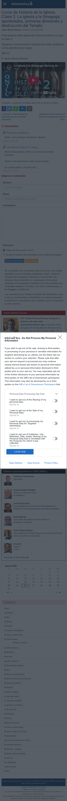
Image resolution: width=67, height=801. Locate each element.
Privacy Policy (51, 463)
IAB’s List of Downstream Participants (37, 384)
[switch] (55, 400)
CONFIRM (20, 452)
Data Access (33, 463)
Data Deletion (16, 463)
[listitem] (33, 393)
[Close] (61, 338)
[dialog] (33, 400)
